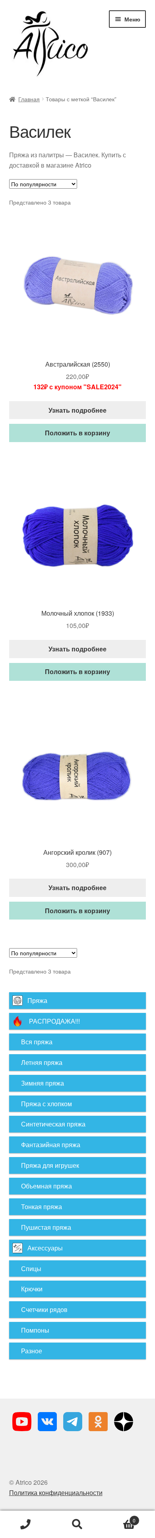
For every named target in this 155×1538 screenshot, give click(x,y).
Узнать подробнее (77, 410)
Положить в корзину (77, 432)
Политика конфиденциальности (56, 1492)
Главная (29, 99)
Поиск (77, 1524)
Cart (119, 1517)
